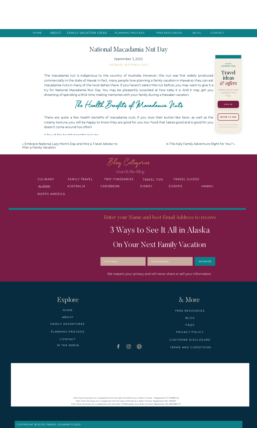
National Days (137, 65)
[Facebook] (47, 315)
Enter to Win (228, 117)
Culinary (116, 65)
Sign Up (228, 104)
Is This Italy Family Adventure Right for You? (199, 144)
